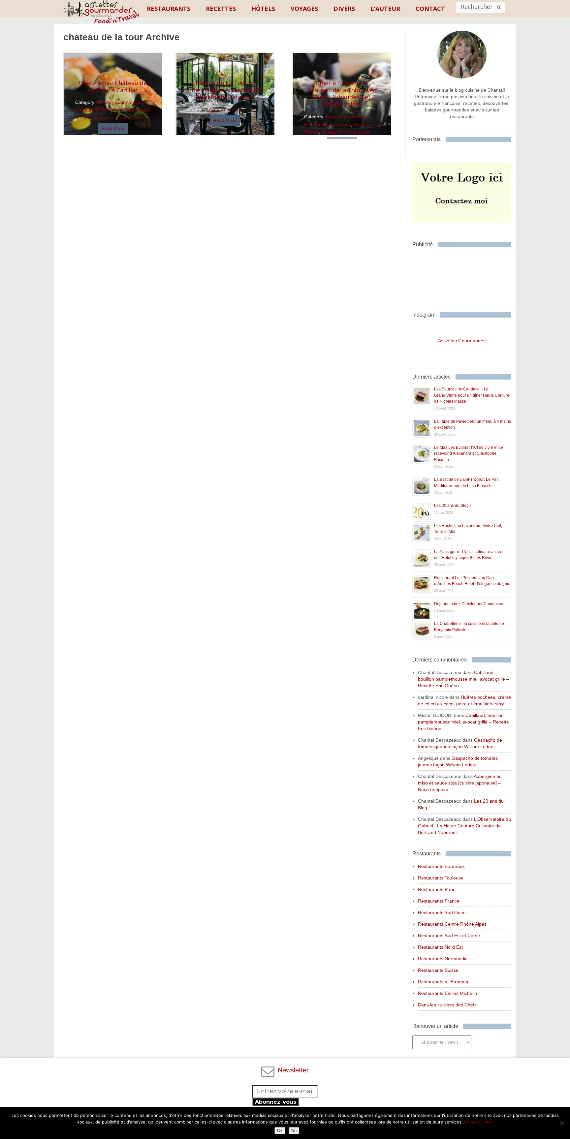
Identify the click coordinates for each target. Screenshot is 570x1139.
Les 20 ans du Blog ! (452, 505)
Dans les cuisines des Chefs (447, 1004)
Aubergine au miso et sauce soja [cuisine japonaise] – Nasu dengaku (460, 783)
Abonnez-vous (275, 1102)
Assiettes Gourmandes (462, 340)
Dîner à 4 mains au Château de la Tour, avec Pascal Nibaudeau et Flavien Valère (341, 93)
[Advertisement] (465, 277)
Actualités (219, 109)
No (294, 1130)
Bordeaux (242, 109)
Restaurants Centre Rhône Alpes (452, 924)
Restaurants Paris (436, 889)
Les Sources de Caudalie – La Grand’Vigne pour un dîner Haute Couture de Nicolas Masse (471, 395)
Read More (113, 128)
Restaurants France (438, 901)
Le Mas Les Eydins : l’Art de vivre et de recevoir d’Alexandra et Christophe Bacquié (468, 453)
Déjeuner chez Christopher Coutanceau (470, 603)
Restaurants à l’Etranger (443, 981)
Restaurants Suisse (438, 970)
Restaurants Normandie (443, 958)
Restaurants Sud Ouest (117, 117)
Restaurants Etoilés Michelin (447, 993)
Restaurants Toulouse (440, 877)
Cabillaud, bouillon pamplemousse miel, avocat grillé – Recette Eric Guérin (463, 679)
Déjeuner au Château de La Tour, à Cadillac (113, 86)
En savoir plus (478, 1121)
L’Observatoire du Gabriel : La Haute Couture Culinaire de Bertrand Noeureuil (464, 825)
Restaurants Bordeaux (98, 109)
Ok (280, 1130)
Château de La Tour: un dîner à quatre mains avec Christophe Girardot (225, 90)
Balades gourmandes (119, 102)
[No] (561, 1123)
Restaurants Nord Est (440, 947)
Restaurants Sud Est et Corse (449, 935)
